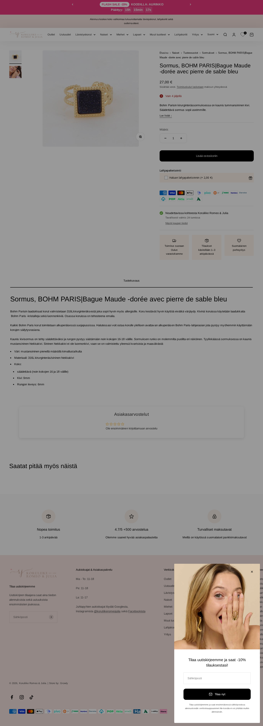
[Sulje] (252, 572)
